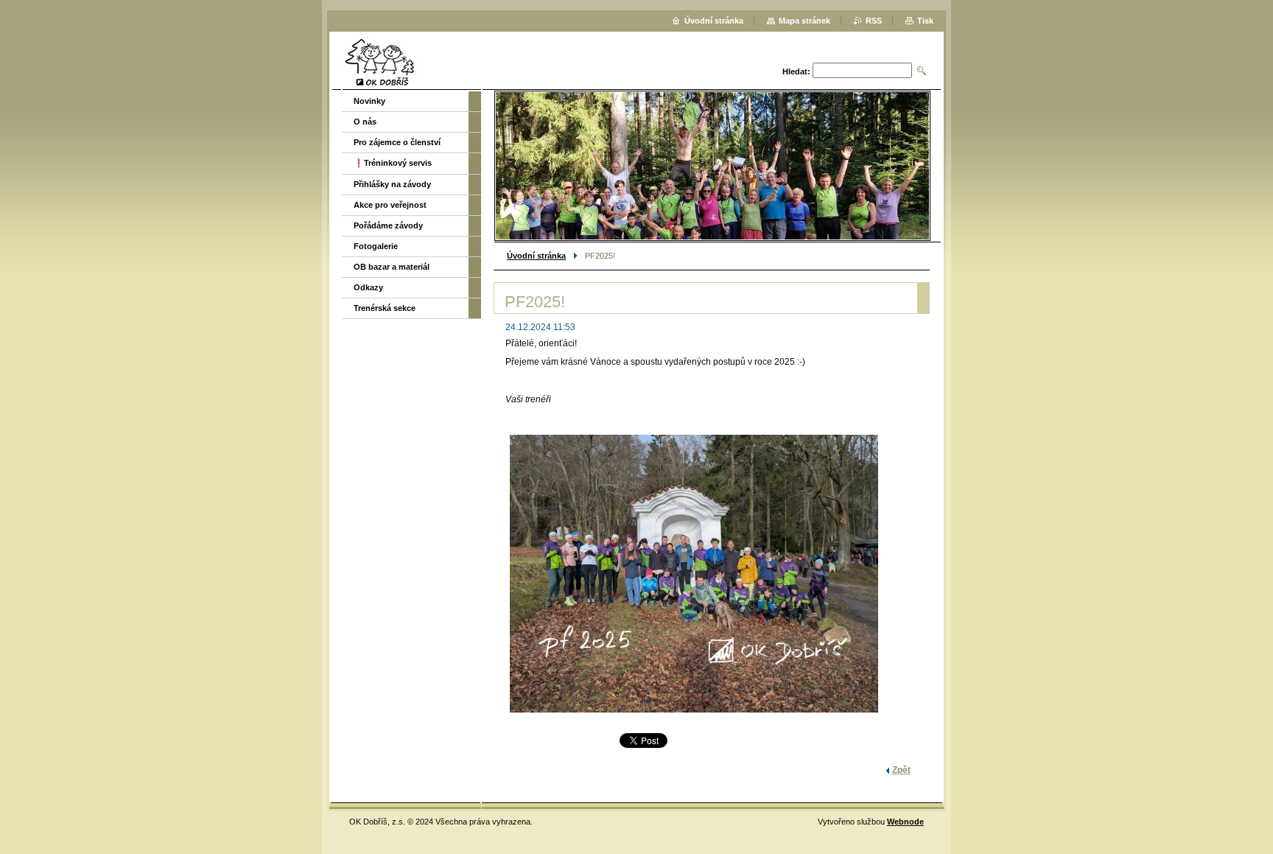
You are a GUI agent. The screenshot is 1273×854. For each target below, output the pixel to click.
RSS (874, 20)
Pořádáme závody (388, 225)
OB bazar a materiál (391, 266)
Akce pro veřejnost (390, 204)
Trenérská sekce (384, 308)
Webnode (905, 821)
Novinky (369, 101)
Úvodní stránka (536, 255)
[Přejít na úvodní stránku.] (379, 62)
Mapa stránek (804, 20)
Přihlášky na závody (392, 184)
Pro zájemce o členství (397, 142)
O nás (365, 121)
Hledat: (796, 71)
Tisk (925, 20)
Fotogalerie (376, 246)
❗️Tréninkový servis (393, 162)
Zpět (901, 770)
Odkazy (368, 287)
